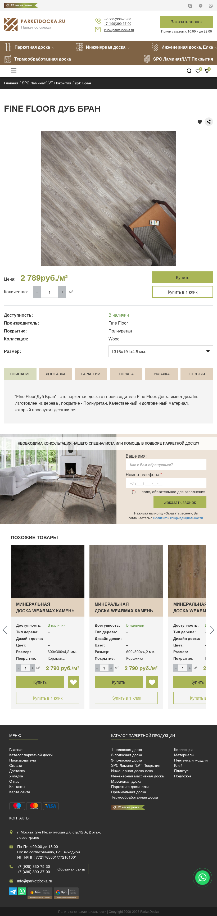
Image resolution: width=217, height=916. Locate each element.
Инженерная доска (105, 47)
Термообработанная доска (42, 59)
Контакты (17, 786)
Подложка (182, 775)
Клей (178, 765)
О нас (14, 781)
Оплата (15, 765)
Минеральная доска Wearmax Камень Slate (45, 610)
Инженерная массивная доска (137, 775)
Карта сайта (19, 791)
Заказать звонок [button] (186, 22)
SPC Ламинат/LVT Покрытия (183, 59)
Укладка (16, 775)
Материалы (184, 754)
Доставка (17, 770)
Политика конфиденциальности (82, 911)
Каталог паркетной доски (31, 754)
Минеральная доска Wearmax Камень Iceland (124, 610)
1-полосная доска (126, 749)
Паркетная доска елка (130, 786)
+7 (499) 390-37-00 (33, 871)
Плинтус (181, 770)
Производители (22, 760)
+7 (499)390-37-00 (117, 23)
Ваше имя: (136, 456)
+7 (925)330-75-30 (117, 19)
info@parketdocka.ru (119, 30)
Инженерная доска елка (132, 770)
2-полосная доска (126, 754)
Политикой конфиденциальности (178, 518)
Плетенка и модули (191, 760)
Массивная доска (126, 781)
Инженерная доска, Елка (187, 47)
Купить (182, 277)
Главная (16, 749)
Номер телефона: (144, 474)
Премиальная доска (128, 791)
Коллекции (183, 749)
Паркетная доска (32, 47)
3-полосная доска (126, 760)
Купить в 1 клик (182, 292)
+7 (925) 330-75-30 (33, 866)
